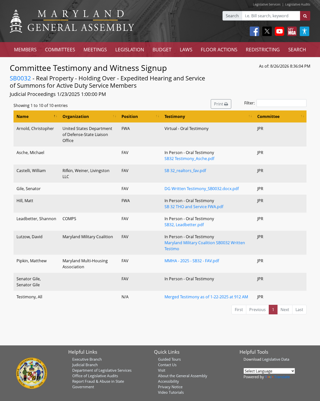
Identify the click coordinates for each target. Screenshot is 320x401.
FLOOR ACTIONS (219, 49)
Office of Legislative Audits (95, 375)
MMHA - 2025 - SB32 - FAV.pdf (191, 260)
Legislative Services (266, 4)
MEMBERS (25, 49)
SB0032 (20, 78)
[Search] (305, 16)
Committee (268, 116)
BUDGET (162, 49)
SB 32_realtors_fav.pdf (185, 170)
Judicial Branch (85, 364)
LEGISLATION (129, 49)
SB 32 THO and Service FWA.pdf (193, 206)
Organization (75, 116)
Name (22, 116)
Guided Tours (169, 359)
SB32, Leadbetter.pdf (184, 224)
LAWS (186, 49)
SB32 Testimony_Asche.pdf (189, 158)
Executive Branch (87, 359)
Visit (161, 370)
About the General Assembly (182, 375)
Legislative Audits (297, 4)
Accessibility (168, 381)
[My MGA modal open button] (291, 31)
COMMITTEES (60, 49)
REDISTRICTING (263, 49)
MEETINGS (95, 49)
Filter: (249, 103)
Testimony (174, 116)
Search (232, 16)
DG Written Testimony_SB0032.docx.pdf (201, 188)
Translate (282, 376)
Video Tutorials (171, 392)
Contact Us (167, 364)
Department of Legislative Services (102, 370)
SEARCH (297, 49)
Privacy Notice (170, 386)
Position (130, 116)
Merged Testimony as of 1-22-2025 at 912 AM (206, 297)
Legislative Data (275, 359)
